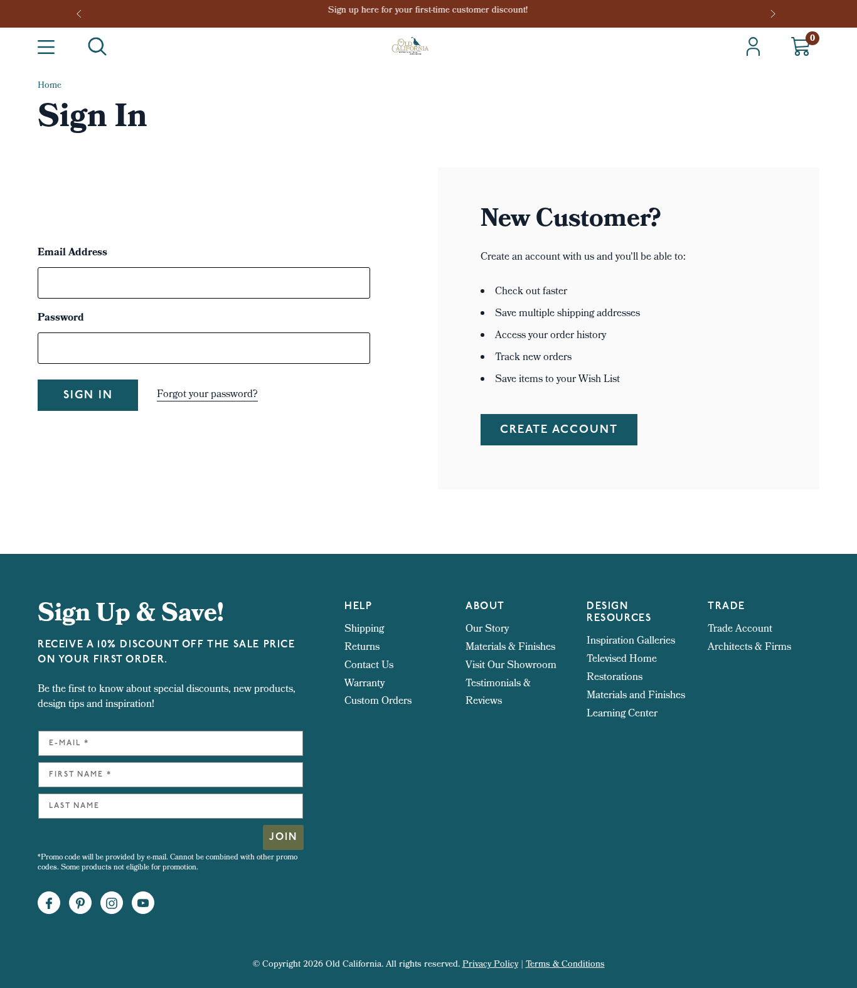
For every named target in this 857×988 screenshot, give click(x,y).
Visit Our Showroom (511, 665)
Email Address (72, 253)
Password (61, 318)
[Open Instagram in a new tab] (111, 903)
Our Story (487, 629)
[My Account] (753, 46)
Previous (83, 14)
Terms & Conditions (565, 965)
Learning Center (622, 714)
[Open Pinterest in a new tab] (80, 903)
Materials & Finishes (510, 647)
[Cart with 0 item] (800, 46)
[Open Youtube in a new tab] (143, 903)
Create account (559, 430)
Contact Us (368, 665)
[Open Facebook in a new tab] (49, 903)
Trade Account (740, 629)
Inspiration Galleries (631, 641)
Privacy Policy (490, 965)
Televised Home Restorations (622, 668)
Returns (362, 647)
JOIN (283, 837)
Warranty (364, 684)
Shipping (364, 629)
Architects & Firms (749, 647)
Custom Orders (378, 701)
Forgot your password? (207, 395)
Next (774, 14)
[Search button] (97, 46)
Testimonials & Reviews (498, 693)
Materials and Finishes (636, 696)
